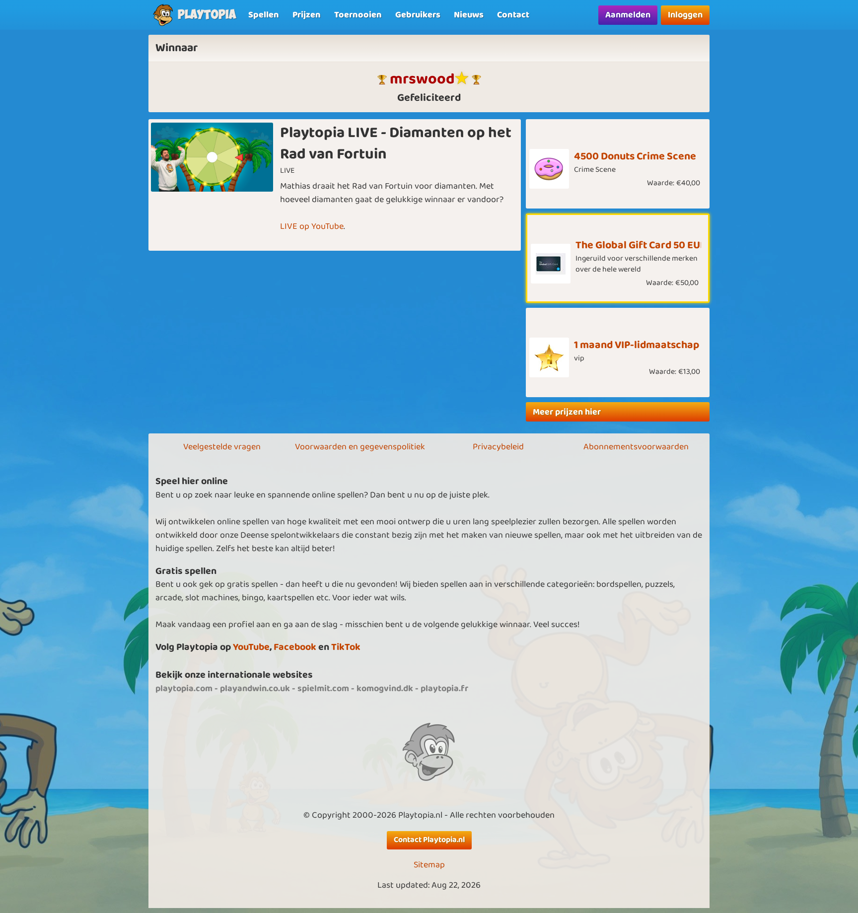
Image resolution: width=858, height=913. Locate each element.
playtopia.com (184, 689)
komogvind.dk (385, 689)
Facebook (295, 647)
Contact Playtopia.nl (429, 840)
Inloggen (685, 15)
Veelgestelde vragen (222, 447)
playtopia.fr (444, 689)
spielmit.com (323, 689)
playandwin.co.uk (255, 689)
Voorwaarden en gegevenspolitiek (360, 447)
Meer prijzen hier (567, 412)
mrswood (422, 79)
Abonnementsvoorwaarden (636, 447)
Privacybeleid (498, 447)
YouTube (251, 647)
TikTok (345, 647)
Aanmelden (627, 15)
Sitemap (429, 865)
